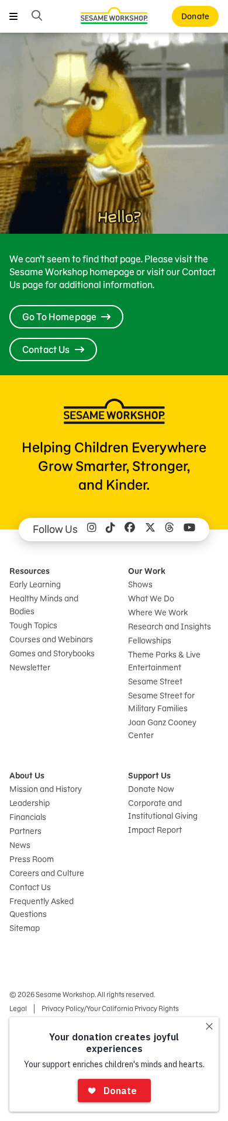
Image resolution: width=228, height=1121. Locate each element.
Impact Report (155, 830)
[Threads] (169, 530)
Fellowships (149, 640)
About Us (26, 775)
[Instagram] (91, 530)
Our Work (146, 571)
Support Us (149, 775)
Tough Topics (33, 625)
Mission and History (45, 789)
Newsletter (29, 667)
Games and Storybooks (52, 653)
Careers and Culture (46, 873)
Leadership (29, 803)
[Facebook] (130, 530)
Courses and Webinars (51, 639)
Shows (140, 584)
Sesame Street (155, 681)
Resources (29, 571)
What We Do (151, 598)
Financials (27, 817)
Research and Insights (169, 626)
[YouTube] (189, 530)
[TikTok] (110, 530)
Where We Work (158, 612)
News (19, 845)
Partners (25, 831)
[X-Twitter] (150, 530)
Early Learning (35, 584)
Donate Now (151, 789)
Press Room (31, 859)
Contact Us (30, 887)
